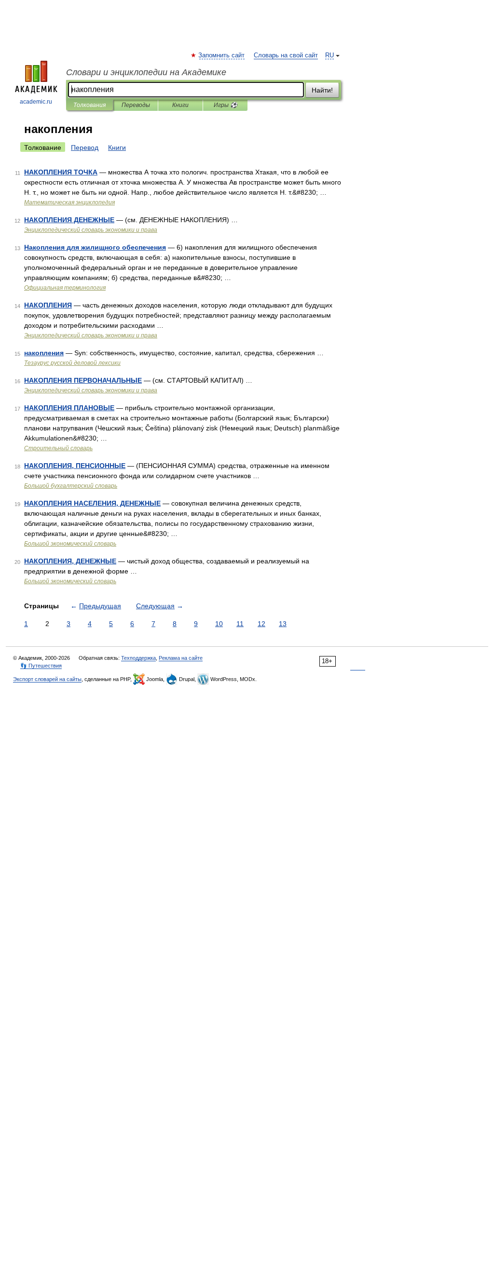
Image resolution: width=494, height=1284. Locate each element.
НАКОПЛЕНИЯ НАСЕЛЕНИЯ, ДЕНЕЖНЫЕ (92, 503)
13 (283, 624)
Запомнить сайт (222, 55)
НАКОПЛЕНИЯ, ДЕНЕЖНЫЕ (70, 561)
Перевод (84, 147)
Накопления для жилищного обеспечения (95, 247)
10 (219, 624)
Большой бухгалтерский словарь (70, 485)
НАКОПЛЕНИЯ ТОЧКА (60, 172)
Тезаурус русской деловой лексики (72, 363)
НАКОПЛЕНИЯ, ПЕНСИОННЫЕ (74, 465)
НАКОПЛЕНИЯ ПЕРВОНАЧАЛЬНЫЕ (83, 380)
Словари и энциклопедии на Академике (146, 72)
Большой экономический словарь (70, 543)
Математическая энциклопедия (69, 202)
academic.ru (36, 101)
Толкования (89, 105)
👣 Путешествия (41, 666)
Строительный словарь (58, 448)
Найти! (322, 90)
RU (329, 55)
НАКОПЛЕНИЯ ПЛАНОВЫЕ (69, 408)
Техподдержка (138, 658)
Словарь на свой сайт (286, 55)
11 (240, 624)
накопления (44, 353)
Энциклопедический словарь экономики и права (90, 230)
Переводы (136, 105)
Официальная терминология (65, 287)
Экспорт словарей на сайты (47, 679)
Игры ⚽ (225, 105)
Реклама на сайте (181, 658)
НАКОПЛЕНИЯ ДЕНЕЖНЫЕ (69, 220)
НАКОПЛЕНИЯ (48, 305)
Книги (180, 105)
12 (261, 624)
